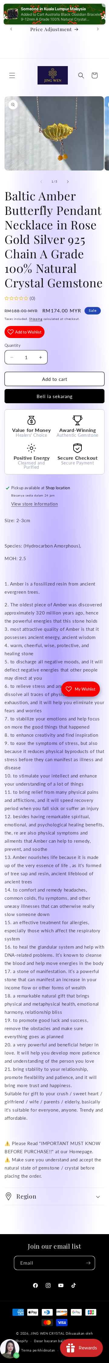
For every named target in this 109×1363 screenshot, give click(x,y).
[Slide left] (41, 181)
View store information (34, 503)
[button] (12, 75)
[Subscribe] (88, 1263)
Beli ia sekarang (55, 396)
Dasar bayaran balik (50, 1341)
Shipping (35, 319)
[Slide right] (67, 181)
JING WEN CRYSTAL (47, 1333)
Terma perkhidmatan (38, 1350)
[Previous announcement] (11, 29)
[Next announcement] (97, 29)
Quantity (13, 345)
